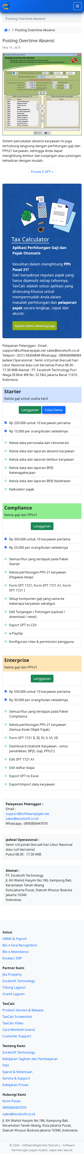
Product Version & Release (22, 1010)
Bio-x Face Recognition (19, 945)
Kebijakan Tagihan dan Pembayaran (30, 1059)
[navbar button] (77, 6)
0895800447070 (14, 1107)
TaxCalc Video (12, 1023)
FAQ (5, 1065)
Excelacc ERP (12, 958)
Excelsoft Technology (18, 981)
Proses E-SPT (41, 171)
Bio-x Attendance (15, 951)
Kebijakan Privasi (15, 1085)
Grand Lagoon (13, 994)
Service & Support (16, 1078)
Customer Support (16, 1036)
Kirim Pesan (11, 1101)
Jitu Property (12, 974)
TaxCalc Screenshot (17, 1016)
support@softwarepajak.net (27, 813)
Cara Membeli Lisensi (18, 1029)
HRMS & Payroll (14, 938)
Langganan (30, 410)
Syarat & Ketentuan (17, 1072)
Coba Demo (54, 410)
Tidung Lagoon (14, 987)
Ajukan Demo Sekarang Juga (35, 326)
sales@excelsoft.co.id (22, 818)
